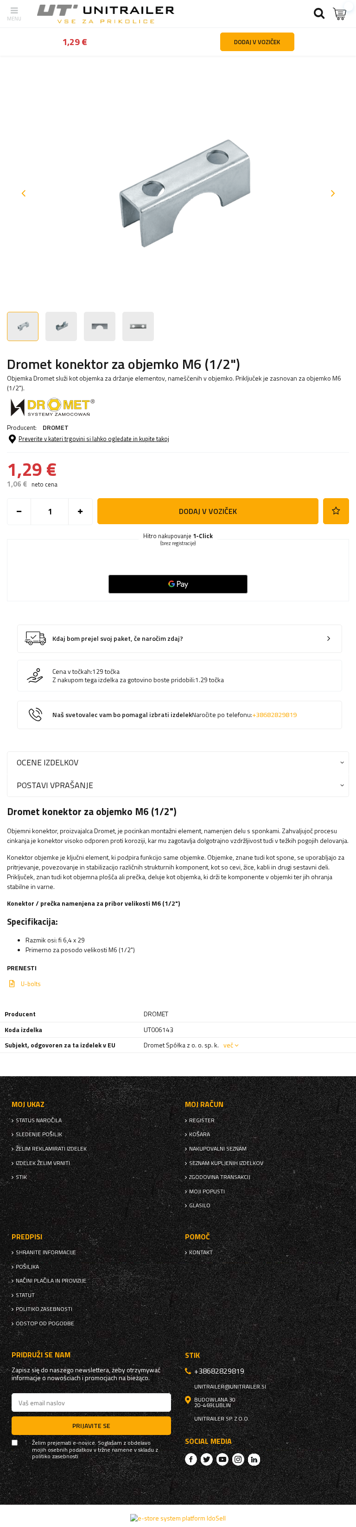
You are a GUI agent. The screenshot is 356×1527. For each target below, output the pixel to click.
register (202, 1120)
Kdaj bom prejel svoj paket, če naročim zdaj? (117, 638)
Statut (25, 1295)
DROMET (56, 427)
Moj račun (204, 1104)
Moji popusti (207, 1191)
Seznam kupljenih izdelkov (226, 1163)
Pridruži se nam (41, 1354)
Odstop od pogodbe (45, 1323)
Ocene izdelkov (47, 762)
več (228, 1045)
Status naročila (39, 1120)
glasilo (199, 1205)
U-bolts (31, 983)
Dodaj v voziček (208, 511)
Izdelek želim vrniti (43, 1163)
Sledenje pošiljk (39, 1134)
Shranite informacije (46, 1252)
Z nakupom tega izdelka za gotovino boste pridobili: (123, 680)
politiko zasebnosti (44, 1309)
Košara (199, 1134)
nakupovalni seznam (218, 1149)
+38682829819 (274, 715)
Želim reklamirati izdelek (51, 1149)
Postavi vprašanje (55, 785)
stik (21, 1177)
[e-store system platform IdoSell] (178, 1518)
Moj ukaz (28, 1104)
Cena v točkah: (72, 671)
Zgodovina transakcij (219, 1177)
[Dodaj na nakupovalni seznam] (336, 511)
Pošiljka (27, 1267)
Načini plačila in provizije (51, 1280)
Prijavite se (91, 1425)
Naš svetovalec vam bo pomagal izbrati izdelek (174, 715)
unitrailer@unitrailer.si (230, 1386)
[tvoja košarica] (340, 13)
